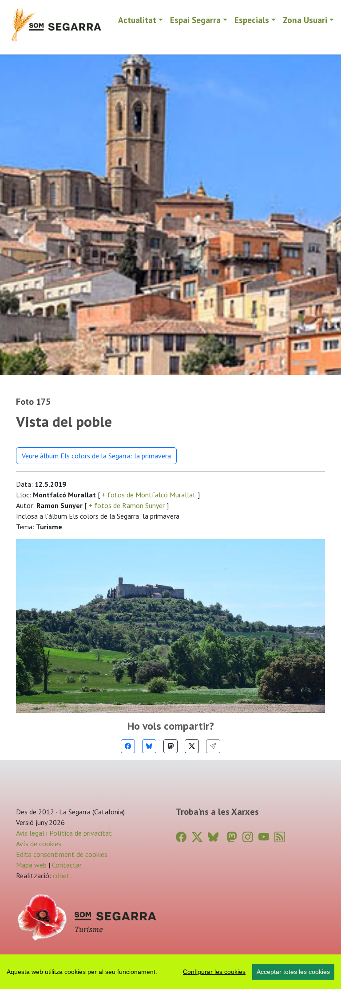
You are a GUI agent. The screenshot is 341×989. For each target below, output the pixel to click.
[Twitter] (192, 746)
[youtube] (263, 837)
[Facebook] (128, 746)
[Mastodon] (170, 746)
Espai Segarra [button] (195, 19)
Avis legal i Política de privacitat (64, 833)
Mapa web (31, 864)
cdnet (60, 875)
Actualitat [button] (137, 19)
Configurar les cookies (214, 971)
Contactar (67, 864)
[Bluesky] (149, 746)
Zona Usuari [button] (305, 19)
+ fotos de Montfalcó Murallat (149, 494)
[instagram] (247, 837)
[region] (170, 971)
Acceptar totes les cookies (293, 971)
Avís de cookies (38, 843)
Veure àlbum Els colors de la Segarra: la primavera (96, 455)
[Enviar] (213, 746)
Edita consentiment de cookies (61, 854)
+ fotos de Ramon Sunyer (127, 505)
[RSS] (279, 837)
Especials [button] (251, 19)
